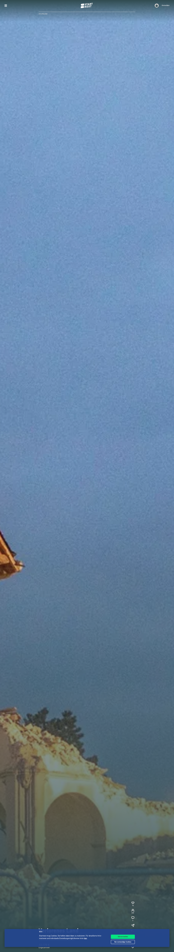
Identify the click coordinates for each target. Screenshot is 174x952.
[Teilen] (132, 925)
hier (85, 938)
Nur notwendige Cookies (122, 942)
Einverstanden (123, 937)
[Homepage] (87, 5)
